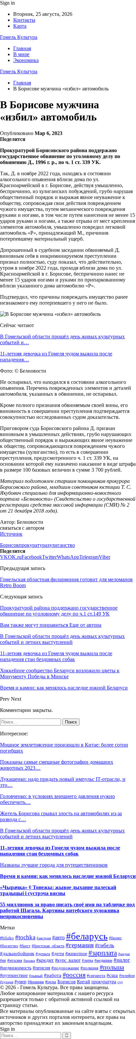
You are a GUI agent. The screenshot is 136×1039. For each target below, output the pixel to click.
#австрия (44, 938)
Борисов (9, 545)
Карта (19, 26)
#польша (112, 967)
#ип (3, 960)
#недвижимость (15, 967)
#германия (80, 945)
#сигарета (96, 975)
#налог (122, 960)
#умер (20, 981)
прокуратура (33, 545)
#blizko (7, 937)
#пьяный (36, 976)
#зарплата (102, 952)
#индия (124, 954)
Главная (22, 48)
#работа (52, 975)
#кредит (45, 960)
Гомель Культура (18, 37)
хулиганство (61, 545)
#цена (50, 982)
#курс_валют (68, 960)
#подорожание (65, 967)
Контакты (24, 20)
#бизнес (115, 938)
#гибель (104, 945)
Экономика (26, 60)
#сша (112, 975)
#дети (57, 953)
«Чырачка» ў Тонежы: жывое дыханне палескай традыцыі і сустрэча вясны (58, 890)
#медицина (103, 960)
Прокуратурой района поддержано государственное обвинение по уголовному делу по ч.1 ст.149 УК (59, 611)
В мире (21, 54)
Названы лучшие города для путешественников (54, 865)
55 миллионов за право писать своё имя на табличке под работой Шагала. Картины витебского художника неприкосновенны (67, 910)
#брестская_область (48, 946)
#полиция (89, 967)
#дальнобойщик (17, 953)
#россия (74, 974)
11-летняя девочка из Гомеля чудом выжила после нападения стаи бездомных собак (60, 850)
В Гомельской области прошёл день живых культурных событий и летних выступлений (62, 833)
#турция (6, 982)
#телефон (127, 975)
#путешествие (14, 975)
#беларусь (87, 936)
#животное (76, 953)
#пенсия (41, 967)
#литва (87, 960)
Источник (11, 534)
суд (120, 982)
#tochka (25, 937)
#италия (14, 960)
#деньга (43, 953)
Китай (83, 981)
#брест (24, 946)
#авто (58, 937)
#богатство (9, 946)
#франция (36, 982)
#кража (29, 960)
